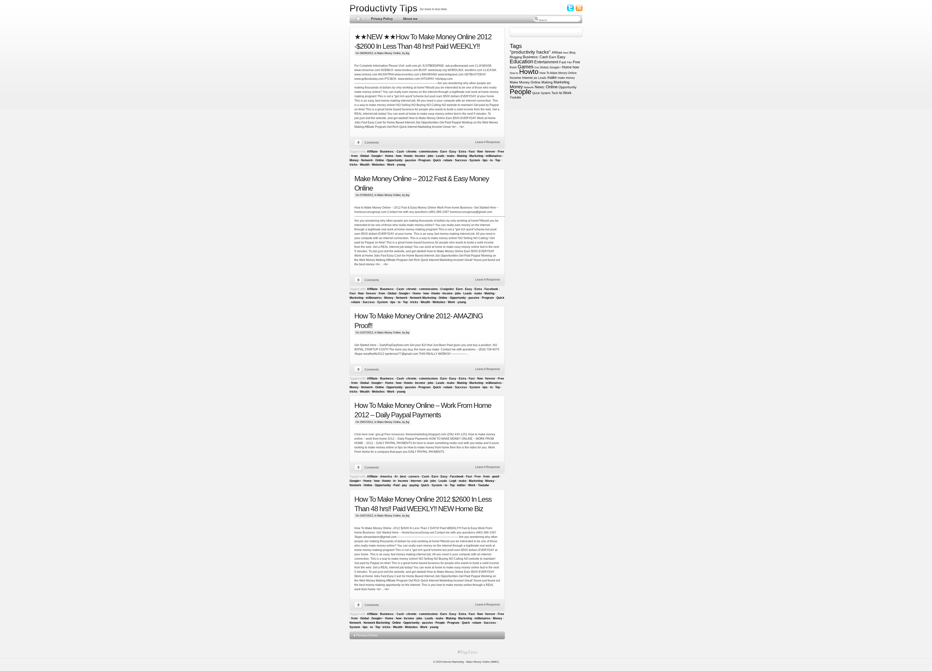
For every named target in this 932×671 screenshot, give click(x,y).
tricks (354, 164)
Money (354, 160)
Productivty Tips (383, 8)
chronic (411, 151)
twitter (461, 485)
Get (536, 67)
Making (462, 156)
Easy (452, 151)
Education (521, 61)
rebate (447, 160)
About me (410, 19)
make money (566, 77)
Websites (378, 164)
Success (461, 160)
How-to (514, 73)
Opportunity (394, 160)
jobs (430, 156)
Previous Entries (367, 635)
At (396, 476)
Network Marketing (423, 297)
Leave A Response (487, 142)
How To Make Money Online (558, 73)
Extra (462, 151)
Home (389, 156)
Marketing (476, 156)
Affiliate (372, 151)
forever (490, 151)
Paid (396, 485)
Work (390, 164)
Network (367, 160)
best (403, 476)
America (386, 476)
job (426, 481)
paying (414, 485)
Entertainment (546, 62)
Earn (443, 151)
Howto (408, 156)
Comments (372, 142)
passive (410, 160)
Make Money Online (389, 53)
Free (501, 151)
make (451, 156)
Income (420, 156)
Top (497, 160)
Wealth (364, 164)
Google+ (377, 156)
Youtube (483, 485)
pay (404, 485)
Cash (400, 151)
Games (525, 66)
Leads (440, 156)
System (474, 160)
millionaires (494, 156)
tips (485, 160)
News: (540, 87)
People (440, 622)
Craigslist (447, 289)
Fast (472, 151)
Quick (437, 160)
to (491, 160)
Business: (387, 151)
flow (480, 151)
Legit (452, 481)
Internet (416, 481)
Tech (554, 93)
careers (413, 476)
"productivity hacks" (530, 52)
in (394, 481)
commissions (428, 151)
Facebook (491, 289)
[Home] (358, 19)
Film (569, 62)
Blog (572, 52)
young (401, 164)
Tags (517, 46)
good (495, 476)
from (354, 156)
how (398, 156)
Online (379, 160)
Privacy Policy (382, 19)
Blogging (516, 57)
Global (364, 156)
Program (424, 160)
